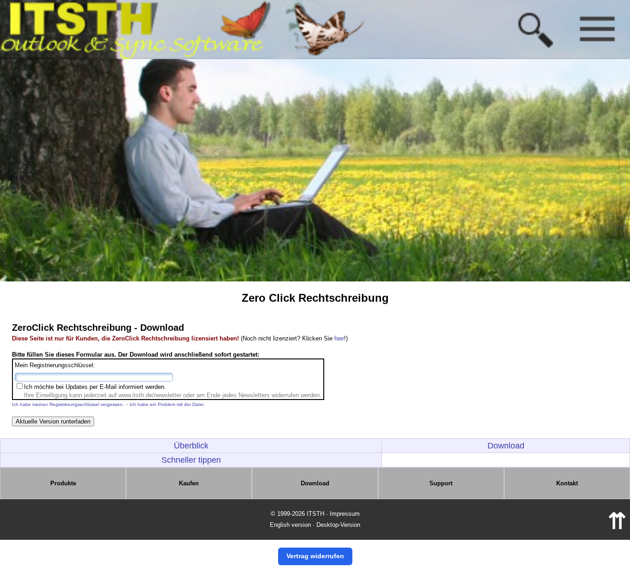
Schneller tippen (191, 460)
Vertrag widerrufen (315, 556)
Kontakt (567, 483)
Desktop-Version (338, 524)
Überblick (191, 445)
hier (339, 338)
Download (505, 445)
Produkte (63, 483)
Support (440, 483)
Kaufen (189, 483)
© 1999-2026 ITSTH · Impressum (315, 513)
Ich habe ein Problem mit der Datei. (167, 404)
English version (290, 524)
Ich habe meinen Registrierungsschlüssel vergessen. (68, 404)
